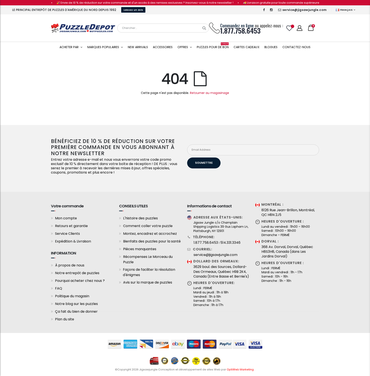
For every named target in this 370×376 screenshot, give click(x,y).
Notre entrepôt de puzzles (77, 272)
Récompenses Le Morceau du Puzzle (148, 259)
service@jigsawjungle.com (304, 10)
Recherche (204, 28)
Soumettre (204, 163)
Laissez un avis (133, 10)
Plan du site (64, 319)
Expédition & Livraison (73, 241)
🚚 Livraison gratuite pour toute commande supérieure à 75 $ (279, 3)
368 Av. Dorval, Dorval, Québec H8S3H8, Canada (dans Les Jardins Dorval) (287, 252)
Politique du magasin (72, 296)
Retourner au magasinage (209, 93)
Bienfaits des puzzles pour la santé (152, 241)
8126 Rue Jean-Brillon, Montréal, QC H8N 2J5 (288, 212)
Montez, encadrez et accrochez (150, 233)
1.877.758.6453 (206, 242)
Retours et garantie (71, 225)
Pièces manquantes (139, 249)
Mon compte (66, 218)
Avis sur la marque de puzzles (147, 282)
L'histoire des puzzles (140, 218)
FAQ (58, 288)
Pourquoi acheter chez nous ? (80, 280)
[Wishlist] (289, 28)
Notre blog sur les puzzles (76, 303)
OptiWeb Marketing (240, 369)
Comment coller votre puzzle (148, 225)
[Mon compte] (299, 28)
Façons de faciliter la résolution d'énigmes (149, 272)
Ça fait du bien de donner (76, 311)
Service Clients (67, 233)
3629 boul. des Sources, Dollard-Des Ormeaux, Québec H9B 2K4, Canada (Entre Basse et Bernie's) (221, 272)
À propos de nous (69, 265)
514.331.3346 (230, 242)
